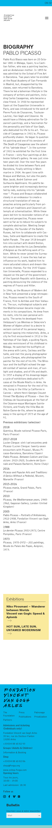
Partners (7, 719)
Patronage (39, 712)
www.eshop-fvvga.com (15, 769)
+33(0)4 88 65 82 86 (14, 761)
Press (22, 712)
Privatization (40, 716)
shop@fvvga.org (11, 765)
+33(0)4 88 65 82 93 (14, 743)
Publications (25, 716)
